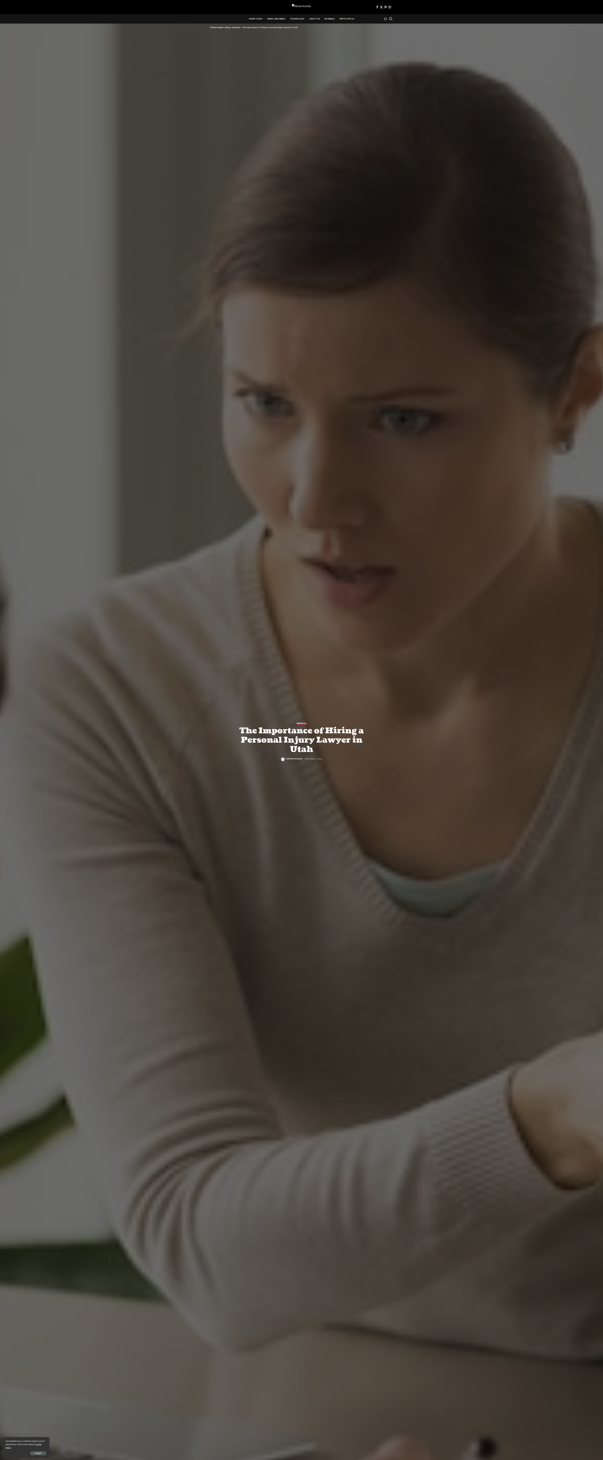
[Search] (391, 19)
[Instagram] (389, 7)
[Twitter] (381, 7)
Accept (38, 1453)
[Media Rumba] (301, 7)
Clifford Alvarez (294, 759)
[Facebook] (377, 7)
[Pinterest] (385, 7)
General (301, 723)
